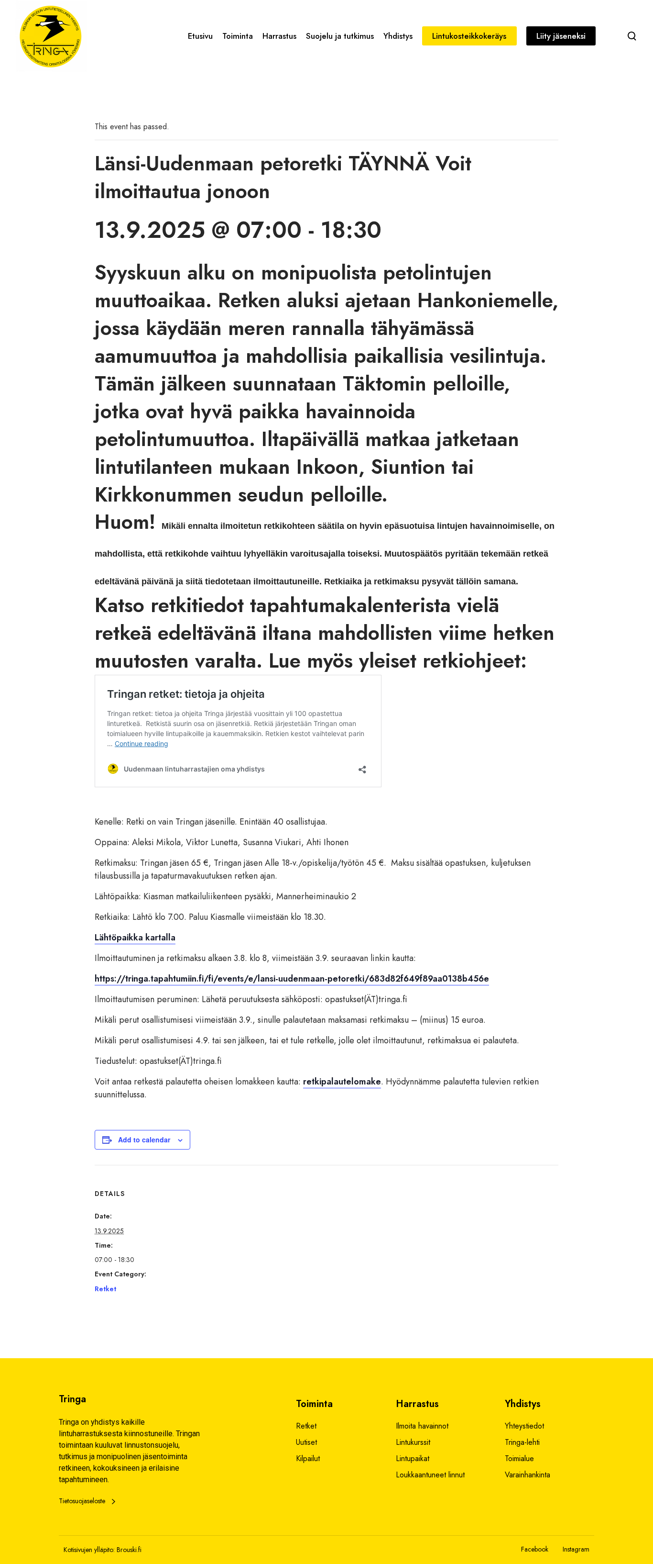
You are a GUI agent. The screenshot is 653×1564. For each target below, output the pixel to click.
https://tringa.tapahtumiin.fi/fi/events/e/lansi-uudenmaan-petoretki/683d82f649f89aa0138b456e (292, 978)
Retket (105, 1289)
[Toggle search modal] (632, 36)
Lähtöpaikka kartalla (135, 937)
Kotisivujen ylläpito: (89, 1549)
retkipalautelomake (342, 1081)
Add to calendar (144, 1139)
